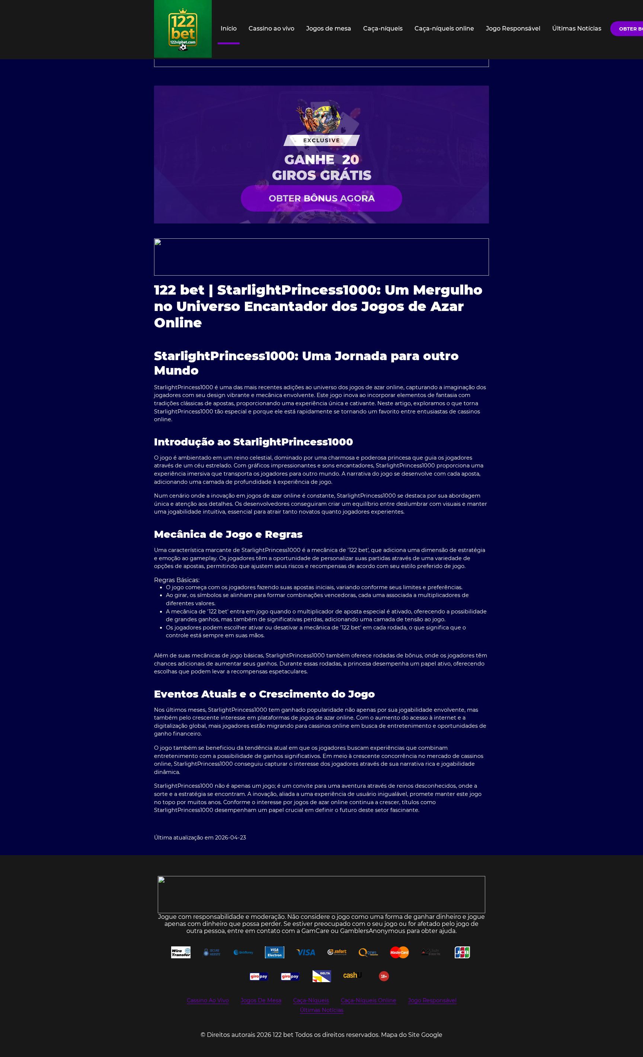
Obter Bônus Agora (322, 198)
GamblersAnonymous (372, 930)
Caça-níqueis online (444, 28)
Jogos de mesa (328, 28)
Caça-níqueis (383, 28)
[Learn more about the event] (321, 257)
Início (229, 28)
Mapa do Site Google (411, 1034)
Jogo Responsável (513, 28)
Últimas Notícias (576, 28)
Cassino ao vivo (271, 28)
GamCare (315, 930)
